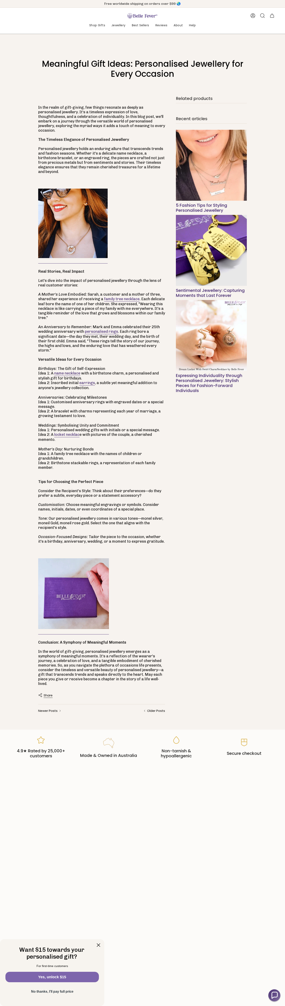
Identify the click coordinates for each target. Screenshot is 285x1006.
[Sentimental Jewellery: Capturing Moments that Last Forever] (211, 250)
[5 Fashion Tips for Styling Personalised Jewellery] (211, 165)
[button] (97, 25)
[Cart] (272, 15)
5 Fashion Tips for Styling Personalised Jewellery (201, 207)
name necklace (67, 373)
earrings (87, 383)
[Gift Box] (73, 593)
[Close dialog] (98, 945)
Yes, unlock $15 (52, 977)
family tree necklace (122, 299)
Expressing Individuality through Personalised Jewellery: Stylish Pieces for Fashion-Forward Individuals (209, 383)
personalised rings (101, 331)
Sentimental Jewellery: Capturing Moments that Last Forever (210, 292)
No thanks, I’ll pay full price (52, 991)
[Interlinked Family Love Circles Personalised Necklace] (73, 223)
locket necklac (66, 434)
